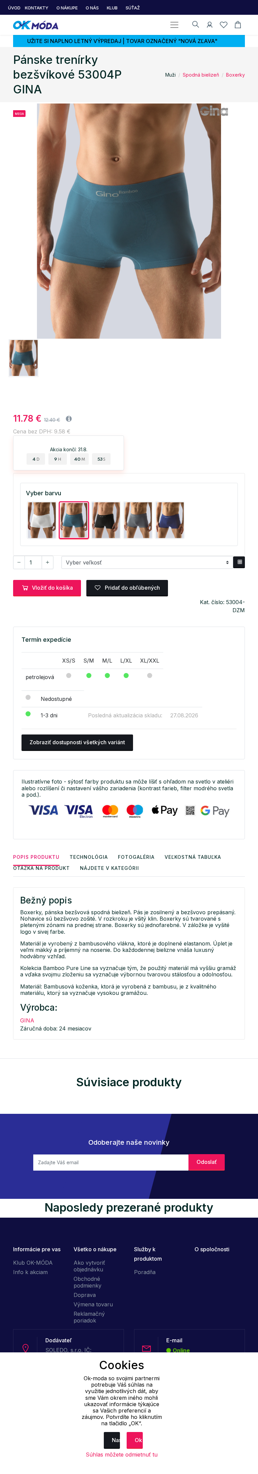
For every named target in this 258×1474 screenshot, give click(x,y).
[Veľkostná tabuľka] (239, 562)
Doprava (85, 1295)
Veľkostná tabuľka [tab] (193, 857)
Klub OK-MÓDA (33, 1262)
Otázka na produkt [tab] (41, 868)
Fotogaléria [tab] (136, 857)
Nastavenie (116, 1440)
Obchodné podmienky (87, 1282)
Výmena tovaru (93, 1304)
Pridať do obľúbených (131, 587)
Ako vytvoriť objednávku (89, 1266)
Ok (138, 1440)
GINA (27, 1020)
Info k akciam (30, 1272)
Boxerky (235, 75)
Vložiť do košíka (52, 587)
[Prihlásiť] (209, 26)
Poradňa (145, 1272)
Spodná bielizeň (201, 75)
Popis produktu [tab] (36, 857)
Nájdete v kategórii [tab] (109, 868)
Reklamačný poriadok (89, 1317)
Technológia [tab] (89, 857)
